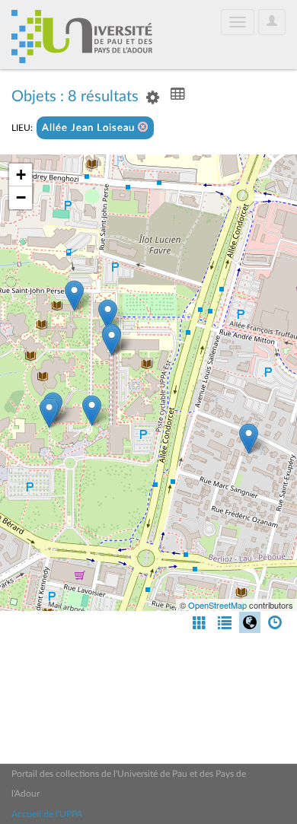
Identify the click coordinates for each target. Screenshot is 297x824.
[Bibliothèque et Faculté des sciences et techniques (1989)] (49, 412)
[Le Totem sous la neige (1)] (74, 295)
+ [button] (21, 174)
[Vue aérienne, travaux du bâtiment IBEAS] (107, 314)
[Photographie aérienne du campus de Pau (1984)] (248, 438)
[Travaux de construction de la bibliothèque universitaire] (111, 340)
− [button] (21, 197)
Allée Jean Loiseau (90, 128)
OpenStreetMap (217, 605)
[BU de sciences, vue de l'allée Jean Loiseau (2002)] (91, 410)
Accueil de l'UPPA (46, 814)
